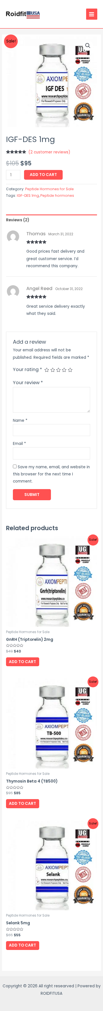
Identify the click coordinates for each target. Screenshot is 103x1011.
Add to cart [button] (22, 661)
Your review (28, 382)
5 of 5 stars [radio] (70, 370)
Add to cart (43, 174)
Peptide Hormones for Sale (49, 189)
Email (19, 443)
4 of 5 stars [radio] (64, 370)
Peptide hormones (57, 195)
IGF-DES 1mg (28, 195)
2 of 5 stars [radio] (52, 370)
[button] (88, 45)
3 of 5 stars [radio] (58, 370)
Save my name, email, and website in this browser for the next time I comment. (51, 474)
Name (20, 420)
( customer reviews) (49, 152)
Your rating (27, 369)
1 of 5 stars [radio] (46, 370)
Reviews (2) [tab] (17, 220)
